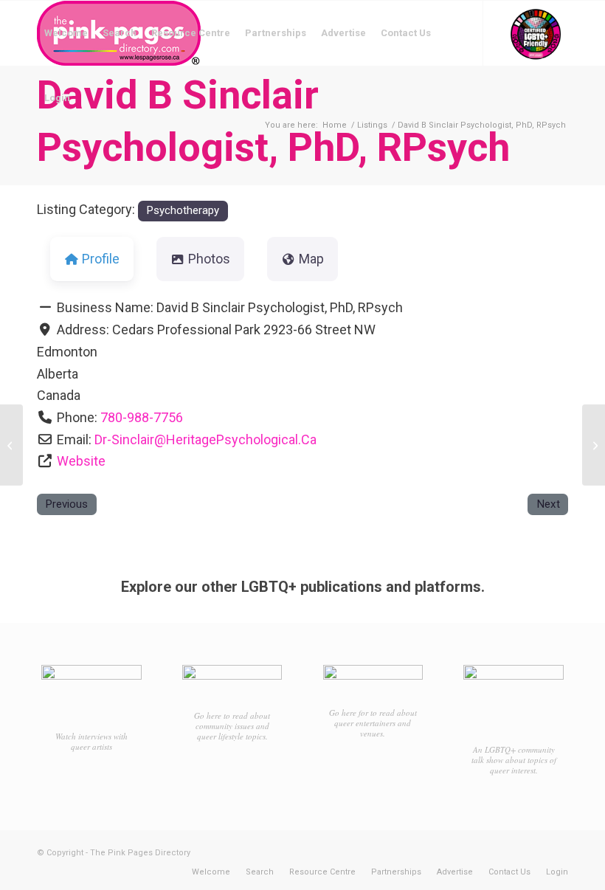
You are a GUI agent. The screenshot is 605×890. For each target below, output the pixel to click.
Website (81, 461)
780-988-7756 (141, 417)
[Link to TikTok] (86, 162)
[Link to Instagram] (63, 162)
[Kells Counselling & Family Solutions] (11, 445)
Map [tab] (311, 258)
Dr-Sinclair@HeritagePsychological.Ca (205, 439)
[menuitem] (66, 33)
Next (548, 504)
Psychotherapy (182, 210)
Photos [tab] (209, 258)
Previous (66, 504)
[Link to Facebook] (41, 162)
